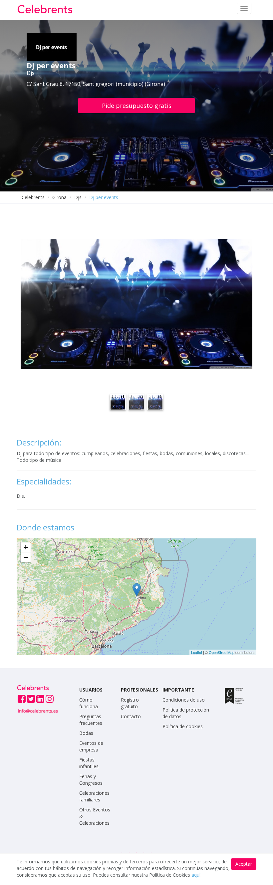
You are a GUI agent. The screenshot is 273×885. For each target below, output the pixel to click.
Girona (59, 197)
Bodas (86, 733)
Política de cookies (182, 726)
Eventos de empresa (91, 746)
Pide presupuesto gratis (136, 106)
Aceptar (243, 864)
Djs (78, 197)
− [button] (26, 557)
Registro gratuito (130, 703)
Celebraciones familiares (94, 796)
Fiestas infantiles (89, 762)
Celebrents (33, 197)
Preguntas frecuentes (90, 719)
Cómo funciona (88, 703)
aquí (195, 875)
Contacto (131, 716)
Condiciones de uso (183, 700)
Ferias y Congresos (91, 779)
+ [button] (26, 547)
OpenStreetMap (221, 652)
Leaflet (196, 652)
